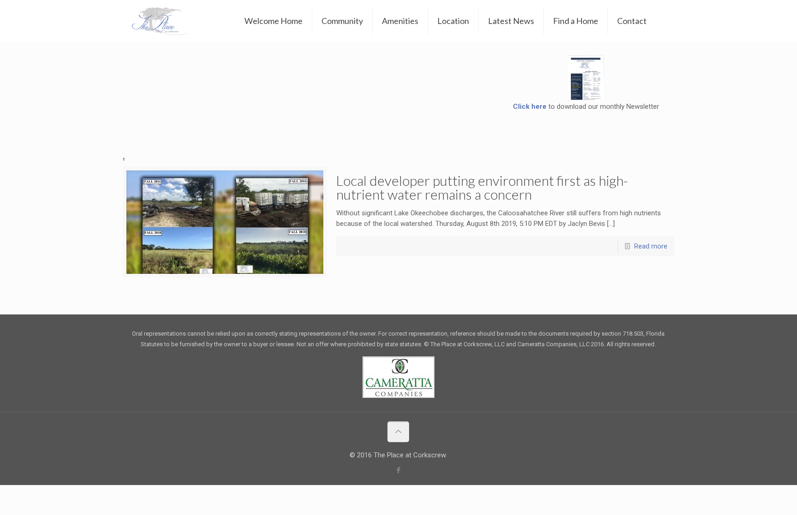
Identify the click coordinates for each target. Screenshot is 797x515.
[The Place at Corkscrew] (160, 20)
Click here (530, 106)
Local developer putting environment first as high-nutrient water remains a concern (482, 187)
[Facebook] (398, 470)
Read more (650, 246)
